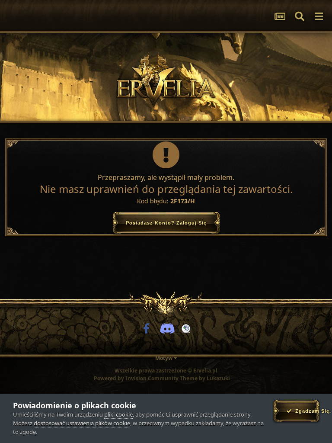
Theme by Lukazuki (205, 378)
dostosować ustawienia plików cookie (82, 423)
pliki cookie (118, 414)
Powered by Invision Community (136, 378)
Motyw (164, 358)
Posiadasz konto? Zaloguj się (166, 222)
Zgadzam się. (305, 411)
